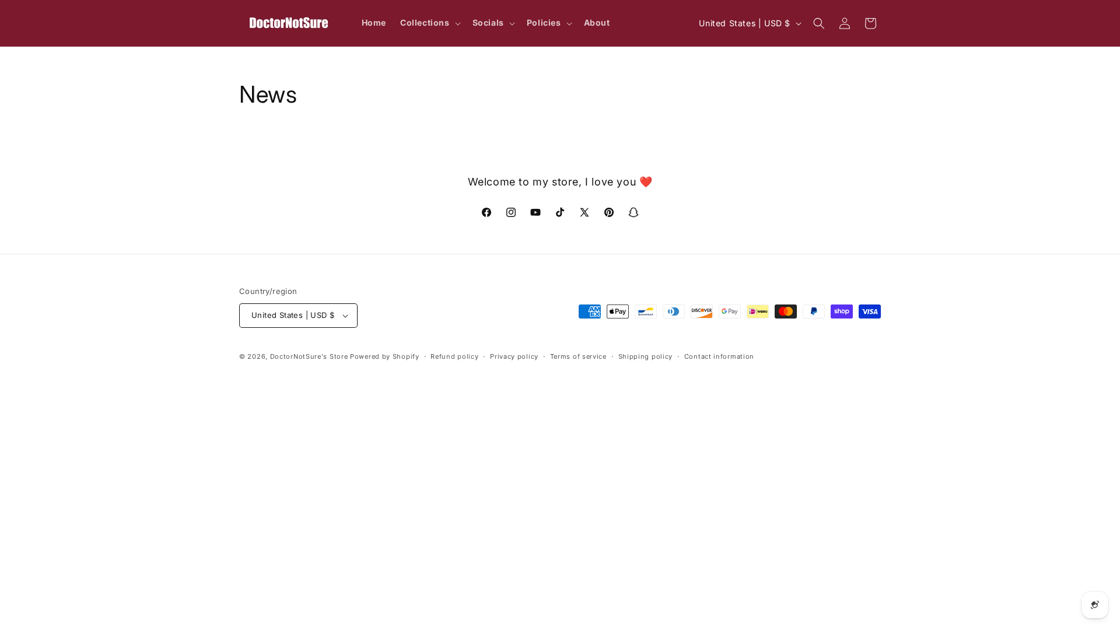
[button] (429, 22)
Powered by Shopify (384, 356)
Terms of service (578, 356)
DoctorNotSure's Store (309, 356)
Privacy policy (514, 356)
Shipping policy (645, 356)
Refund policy (454, 356)
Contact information (719, 356)
